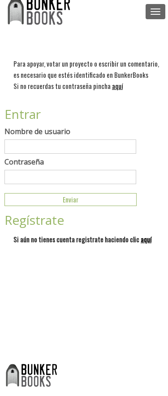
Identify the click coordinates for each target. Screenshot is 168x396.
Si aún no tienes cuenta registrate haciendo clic (82, 239)
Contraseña (24, 161)
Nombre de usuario (37, 131)
